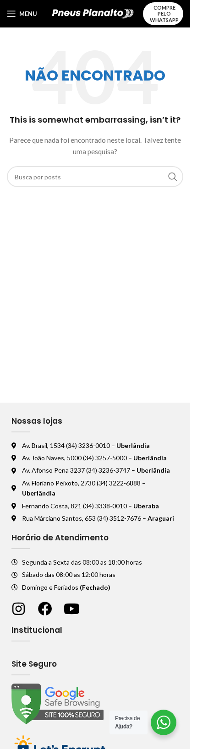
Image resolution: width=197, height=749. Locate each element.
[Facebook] (45, 609)
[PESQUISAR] (172, 176)
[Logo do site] (93, 13)
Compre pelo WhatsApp (164, 13)
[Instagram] (18, 609)
